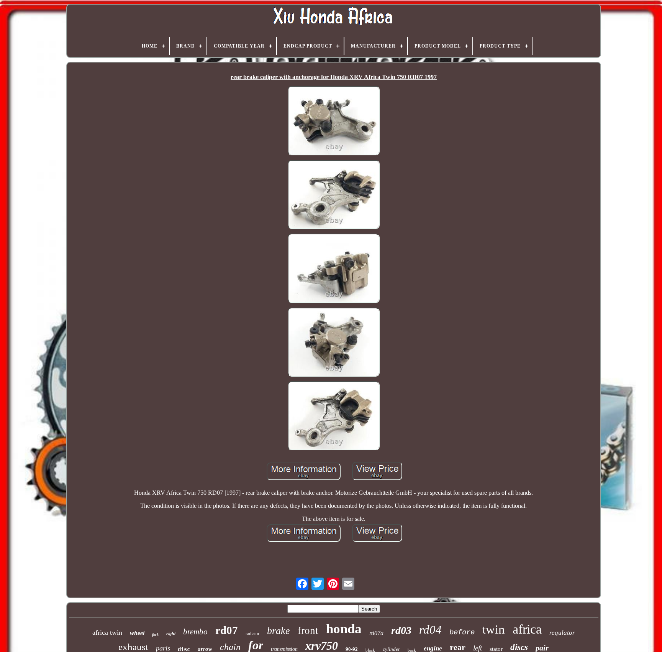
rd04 (430, 629)
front (308, 630)
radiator (252, 633)
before (462, 632)
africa (527, 629)
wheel (137, 633)
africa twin (107, 632)
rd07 (226, 630)
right (170, 633)
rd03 (401, 630)
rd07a (376, 633)
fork (155, 634)
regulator (562, 632)
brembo (195, 631)
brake (278, 630)
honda (344, 628)
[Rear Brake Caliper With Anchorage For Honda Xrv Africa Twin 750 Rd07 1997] (333, 121)
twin (493, 629)
